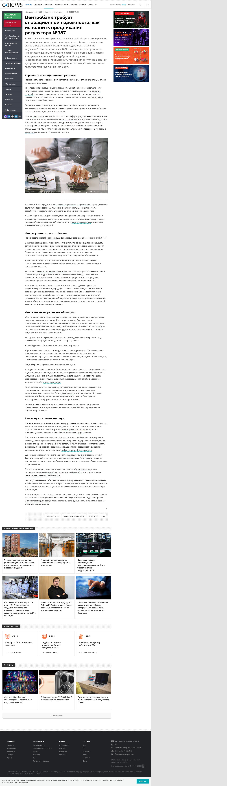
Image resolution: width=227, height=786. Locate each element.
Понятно (142, 781)
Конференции (39, 745)
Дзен (85, 761)
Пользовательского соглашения (15, 782)
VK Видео (86, 751)
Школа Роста (10, 31)
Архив (9, 758)
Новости (10, 745)
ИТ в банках (9, 79)
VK (84, 748)
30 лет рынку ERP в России (11, 44)
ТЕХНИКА (82, 5)
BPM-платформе (32, 500)
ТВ (96, 5)
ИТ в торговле (10, 84)
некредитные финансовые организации (72, 204)
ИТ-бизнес (9, 99)
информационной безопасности (52, 271)
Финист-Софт (41, 337)
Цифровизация (11, 58)
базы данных (67, 393)
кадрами (80, 404)
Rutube (85, 754)
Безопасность (10, 68)
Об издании (64, 745)
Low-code (45, 500)
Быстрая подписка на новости (127, 741)
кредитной (30, 132)
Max (84, 745)
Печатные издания (41, 761)
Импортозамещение (13, 63)
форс (80, 432)
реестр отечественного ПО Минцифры (42, 475)
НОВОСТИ (38, 5)
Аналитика (48, 5)
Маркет (36, 751)
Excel (100, 326)
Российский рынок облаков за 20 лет (12, 37)
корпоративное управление (66, 440)
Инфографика (10, 110)
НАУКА (90, 5)
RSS (116, 744)
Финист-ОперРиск (53, 472)
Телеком (8, 89)
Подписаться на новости (74, 516)
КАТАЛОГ (131, 5)
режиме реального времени (75, 429)
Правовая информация (124, 754)
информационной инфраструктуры (50, 111)
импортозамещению (81, 222)
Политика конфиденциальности (128, 748)
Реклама (62, 748)
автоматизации (83, 469)
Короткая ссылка (98, 516)
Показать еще (57, 715)
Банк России (38, 116)
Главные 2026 (11, 52)
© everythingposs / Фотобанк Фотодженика (92, 192)
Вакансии (63, 751)
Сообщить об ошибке (123, 751)
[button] (140, 4)
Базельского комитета (70, 119)
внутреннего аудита (52, 382)
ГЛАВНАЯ (28, 5)
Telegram (86, 758)
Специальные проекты (42, 748)
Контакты (63, 754)
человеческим (95, 97)
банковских (66, 246)
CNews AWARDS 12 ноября (11, 24)
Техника (36, 754)
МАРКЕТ (74, 5)
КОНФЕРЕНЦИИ (61, 5)
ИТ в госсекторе (11, 73)
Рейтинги (8, 105)
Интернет (8, 94)
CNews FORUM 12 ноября (10, 16)
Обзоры (10, 754)
